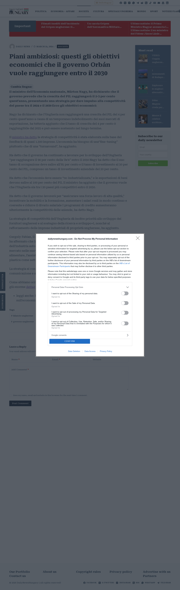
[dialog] (90, 295)
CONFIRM (70, 341)
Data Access (90, 351)
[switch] (125, 293)
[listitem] (90, 287)
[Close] (138, 239)
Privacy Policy (106, 351)
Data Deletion (74, 351)
